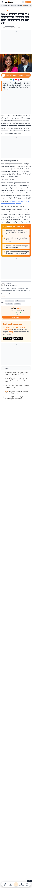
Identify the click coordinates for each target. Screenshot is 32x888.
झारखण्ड (5, 5)
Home (2, 10)
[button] (16, 63)
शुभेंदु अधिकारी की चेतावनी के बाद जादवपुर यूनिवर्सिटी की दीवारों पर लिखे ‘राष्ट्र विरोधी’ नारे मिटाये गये (16, 232)
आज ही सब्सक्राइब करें (16, 317)
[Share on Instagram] (18, 80)
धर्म (24, 327)
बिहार (9, 5)
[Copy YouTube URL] (16, 80)
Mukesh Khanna (20, 301)
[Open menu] (2, 2)
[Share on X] (21, 80)
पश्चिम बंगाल (19, 5)
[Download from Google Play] (8, 338)
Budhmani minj (9, 26)
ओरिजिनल (26, 5)
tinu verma (17, 303)
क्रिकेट (5, 329)
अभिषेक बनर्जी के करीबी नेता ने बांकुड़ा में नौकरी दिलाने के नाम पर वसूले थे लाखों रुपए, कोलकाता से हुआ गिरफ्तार (17, 239)
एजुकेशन (8, 327)
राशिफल (10, 329)
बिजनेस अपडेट (19, 327)
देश (4, 327)
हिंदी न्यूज (11, 332)
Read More (3, 296)
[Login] (16, 884)
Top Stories (8, 10)
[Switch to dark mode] (23, 2)
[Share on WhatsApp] (11, 80)
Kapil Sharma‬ (9, 301)
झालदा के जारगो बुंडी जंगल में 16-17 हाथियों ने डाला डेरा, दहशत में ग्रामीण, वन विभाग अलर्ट (16, 398)
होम (1, 5)
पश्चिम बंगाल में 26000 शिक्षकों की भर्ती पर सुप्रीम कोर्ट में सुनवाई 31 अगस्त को (17, 246)
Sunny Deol (9, 303)
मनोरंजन (13, 327)
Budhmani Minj (12, 285)
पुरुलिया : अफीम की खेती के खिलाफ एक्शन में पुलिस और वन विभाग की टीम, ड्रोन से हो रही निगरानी (17, 252)
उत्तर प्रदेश (13, 5)
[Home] (9, 2)
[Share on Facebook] (13, 80)
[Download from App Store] (18, 338)
